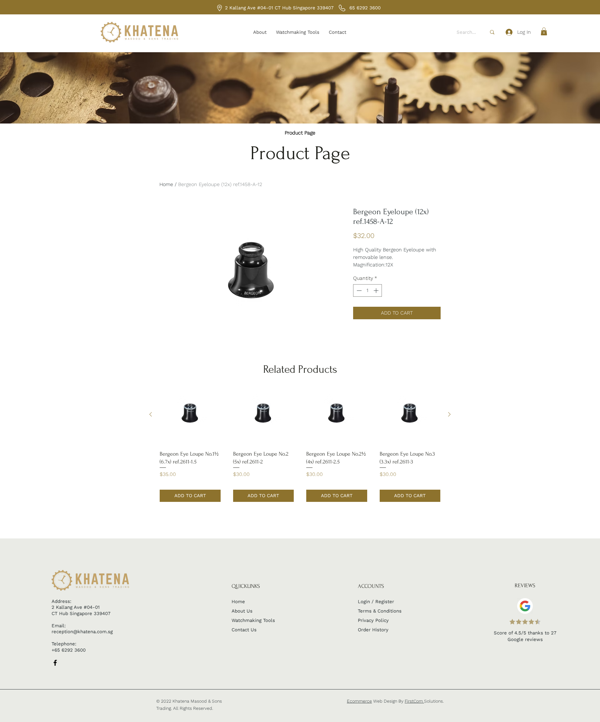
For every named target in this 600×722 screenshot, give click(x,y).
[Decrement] (358, 290)
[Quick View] (190, 414)
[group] (300, 443)
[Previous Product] (150, 414)
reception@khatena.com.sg (82, 631)
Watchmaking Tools (253, 620)
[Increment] (376, 290)
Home (166, 184)
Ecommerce (359, 701)
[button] (544, 31)
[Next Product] (449, 414)
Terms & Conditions (380, 611)
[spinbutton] (367, 290)
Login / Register (376, 601)
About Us (242, 611)
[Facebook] (55, 663)
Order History (373, 630)
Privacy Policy (373, 620)
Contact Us (244, 630)
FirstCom (414, 701)
